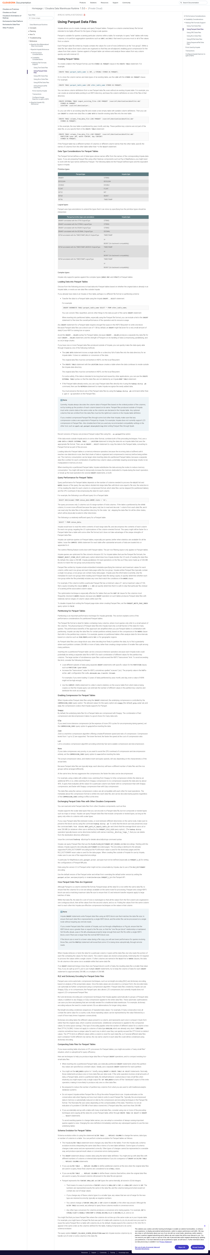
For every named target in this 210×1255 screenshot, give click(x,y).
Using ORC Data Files (41, 76)
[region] (170, 1238)
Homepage (37, 8)
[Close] (204, 1225)
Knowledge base (124, 1252)
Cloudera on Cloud (9, 12)
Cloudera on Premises (11, 9)
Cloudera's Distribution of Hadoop (12, 17)
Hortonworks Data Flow (11, 24)
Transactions (36, 94)
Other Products (8, 28)
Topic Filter (31, 15)
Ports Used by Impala (39, 91)
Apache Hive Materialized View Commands (40, 45)
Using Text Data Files (41, 68)
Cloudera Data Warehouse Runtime (62, 8)
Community (126, 3)
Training (112, 1252)
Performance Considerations (37, 53)
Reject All (181, 1247)
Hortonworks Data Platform (13, 21)
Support (115, 3)
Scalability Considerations (37, 58)
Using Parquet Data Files (40, 71)
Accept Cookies (197, 1247)
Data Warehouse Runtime (38, 24)
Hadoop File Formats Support (39, 63)
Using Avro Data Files (41, 79)
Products (83, 3)
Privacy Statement (165, 1242)
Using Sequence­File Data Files (40, 86)
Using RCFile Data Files (41, 82)
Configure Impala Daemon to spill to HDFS (40, 98)
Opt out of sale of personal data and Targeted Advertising (147, 1248)
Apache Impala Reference (40, 49)
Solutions (93, 3)
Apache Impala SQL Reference (38, 103)
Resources (104, 3)
